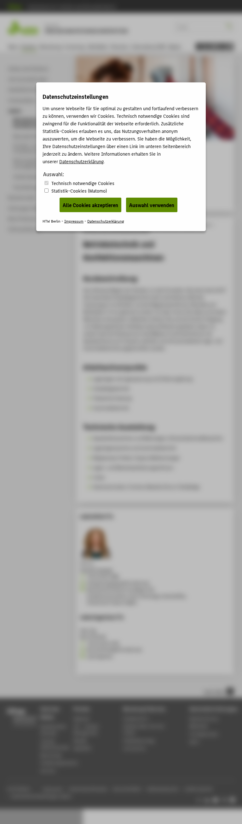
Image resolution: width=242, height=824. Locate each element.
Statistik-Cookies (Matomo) (79, 190)
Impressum (74, 221)
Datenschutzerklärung (81, 161)
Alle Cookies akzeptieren (90, 205)
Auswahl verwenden (151, 205)
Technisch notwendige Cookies (82, 183)
